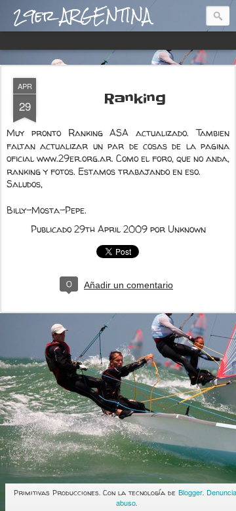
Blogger (190, 492)
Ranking (135, 99)
